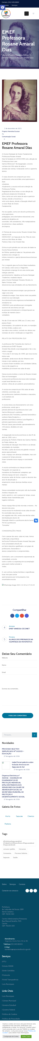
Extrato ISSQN (7, 966)
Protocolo (6, 975)
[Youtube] (35, 890)
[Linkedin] (27, 616)
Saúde (15, 857)
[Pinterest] (22, 616)
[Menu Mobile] (26, 13)
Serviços (13, 884)
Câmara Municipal (9, 1001)
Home (4, 55)
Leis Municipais (8, 984)
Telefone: (13, 944)
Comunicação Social (9, 137)
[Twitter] (17, 616)
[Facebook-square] (27, 890)
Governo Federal (8, 1010)
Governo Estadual (9, 1005)
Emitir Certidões (8, 971)
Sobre (4, 884)
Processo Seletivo (21, 853)
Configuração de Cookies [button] (11, 1036)
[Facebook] (12, 616)
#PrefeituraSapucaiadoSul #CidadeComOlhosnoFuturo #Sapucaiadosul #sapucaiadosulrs (18, 843)
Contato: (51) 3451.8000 (10, 2)
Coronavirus (7, 853)
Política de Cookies (9, 1014)
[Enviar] (34, 734)
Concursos (22, 849)
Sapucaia (6, 857)
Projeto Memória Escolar (18, 55)
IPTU (4, 962)
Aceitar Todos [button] (26, 1036)
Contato (22, 884)
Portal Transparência (10, 980)
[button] (2, 7)
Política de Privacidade (11, 1019)
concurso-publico (9, 849)
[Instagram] (31, 890)
